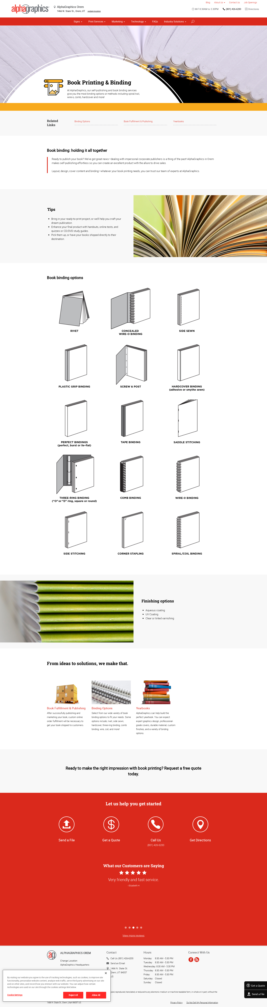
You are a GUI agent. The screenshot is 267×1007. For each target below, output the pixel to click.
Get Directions (200, 840)
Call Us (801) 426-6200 (121, 958)
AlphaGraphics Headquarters (74, 964)
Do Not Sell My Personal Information (202, 1002)
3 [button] (133, 928)
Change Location (68, 960)
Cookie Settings (14, 994)
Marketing (117, 21)
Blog (208, 2)
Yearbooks (178, 121)
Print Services (95, 21)
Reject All (73, 995)
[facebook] (191, 959)
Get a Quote (258, 985)
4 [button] (137, 928)
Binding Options (82, 121)
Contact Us (234, 2)
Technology (137, 21)
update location (94, 11)
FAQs (155, 21)
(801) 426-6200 (233, 9)
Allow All (96, 995)
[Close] (105, 973)
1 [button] (126, 928)
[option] (133, 897)
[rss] (196, 959)
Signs (77, 21)
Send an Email (117, 963)
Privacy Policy (176, 1002)
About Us (218, 2)
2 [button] (130, 928)
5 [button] (141, 928)
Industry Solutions (174, 21)
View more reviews (133, 935)
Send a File (258, 994)
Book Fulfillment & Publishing (138, 121)
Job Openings (250, 2)
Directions (253, 9)
